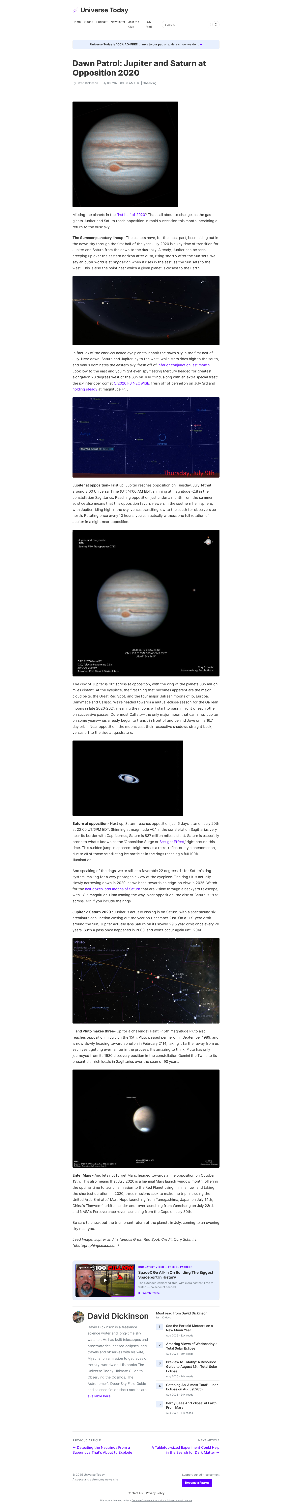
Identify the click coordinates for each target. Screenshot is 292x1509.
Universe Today (104, 10)
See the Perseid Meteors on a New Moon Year (189, 1328)
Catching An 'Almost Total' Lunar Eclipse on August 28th (192, 1387)
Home (77, 21)
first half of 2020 (131, 215)
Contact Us (135, 1493)
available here (99, 1396)
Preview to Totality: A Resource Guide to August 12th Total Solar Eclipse (191, 1366)
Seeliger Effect (172, 842)
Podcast (101, 21)
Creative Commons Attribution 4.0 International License (162, 1500)
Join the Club (133, 24)
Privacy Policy (155, 1493)
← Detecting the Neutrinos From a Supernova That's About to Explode (102, 1449)
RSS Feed (148, 24)
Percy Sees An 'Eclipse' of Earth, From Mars (192, 1405)
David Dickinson (87, 83)
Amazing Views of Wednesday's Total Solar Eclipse (191, 1346)
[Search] (215, 24)
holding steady (85, 389)
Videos (88, 21)
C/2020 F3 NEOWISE (131, 383)
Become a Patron (197, 1482)
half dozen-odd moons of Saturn (112, 889)
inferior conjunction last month (184, 365)
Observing (150, 83)
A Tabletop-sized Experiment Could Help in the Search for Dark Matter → (185, 1449)
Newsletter (118, 21)
